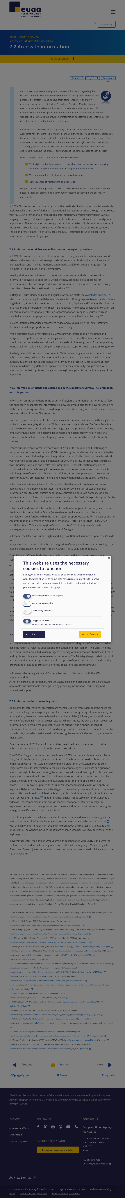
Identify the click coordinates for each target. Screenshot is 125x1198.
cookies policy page (50, 587)
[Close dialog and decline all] (109, 557)
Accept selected (34, 634)
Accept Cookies (90, 634)
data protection (66, 583)
